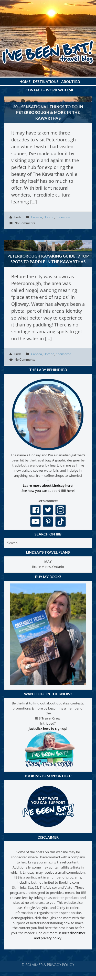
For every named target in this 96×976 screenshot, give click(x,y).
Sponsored (63, 217)
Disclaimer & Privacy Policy (48, 964)
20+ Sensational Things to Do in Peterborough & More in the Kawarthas (48, 112)
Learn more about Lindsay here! (48, 485)
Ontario (49, 217)
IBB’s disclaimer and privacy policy (59, 935)
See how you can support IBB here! (48, 490)
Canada (36, 217)
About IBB (70, 81)
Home (24, 81)
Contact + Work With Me (50, 90)
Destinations (46, 81)
